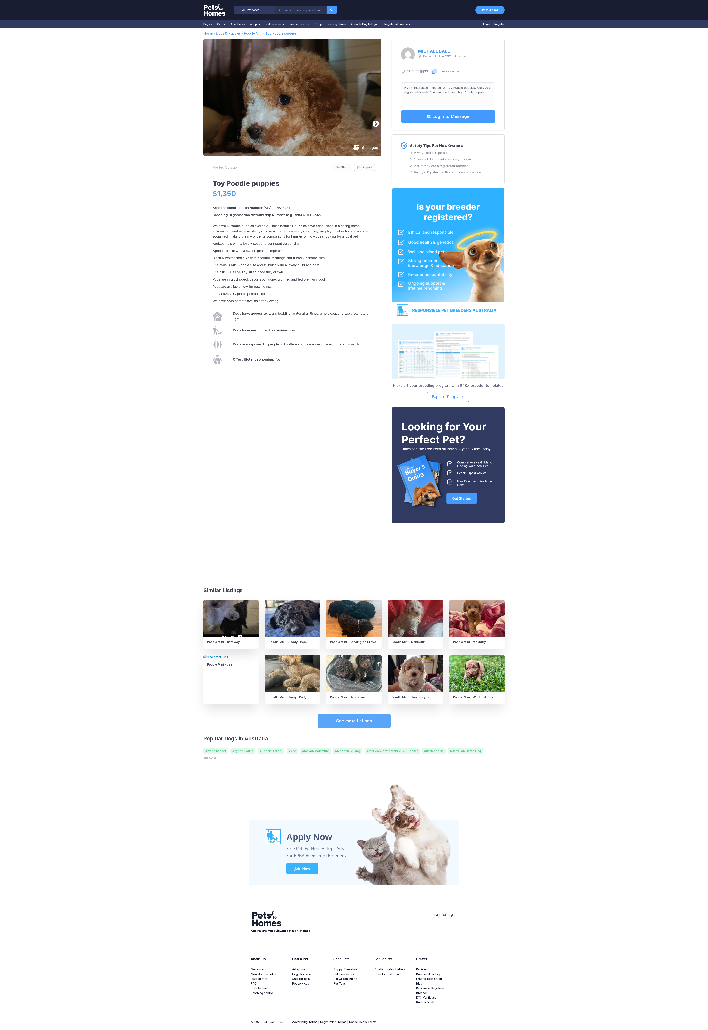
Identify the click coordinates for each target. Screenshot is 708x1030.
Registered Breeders (397, 24)
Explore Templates (448, 396)
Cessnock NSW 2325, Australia (444, 56)
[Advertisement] (448, 554)
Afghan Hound (243, 751)
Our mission (259, 969)
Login (486, 24)
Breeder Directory (300, 24)
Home (208, 33)
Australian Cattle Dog (465, 751)
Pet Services (274, 24)
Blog (419, 983)
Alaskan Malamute (315, 751)
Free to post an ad (387, 974)
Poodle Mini (253, 33)
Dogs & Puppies (228, 33)
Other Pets (237, 24)
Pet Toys (339, 983)
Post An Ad (490, 10)
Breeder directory (428, 974)
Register (499, 24)
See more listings (354, 720)
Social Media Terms (362, 1022)
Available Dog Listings (364, 24)
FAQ (254, 983)
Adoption (255, 24)
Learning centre (262, 993)
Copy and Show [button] (449, 71)
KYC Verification (427, 997)
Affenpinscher (215, 751)
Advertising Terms (304, 1022)
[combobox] (301, 10)
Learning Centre (336, 24)
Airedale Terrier (271, 751)
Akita (292, 751)
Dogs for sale (301, 974)
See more (209, 758)
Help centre (259, 979)
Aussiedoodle (434, 751)
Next (374, 122)
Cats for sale (301, 979)
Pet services (300, 983)
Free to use (259, 988)
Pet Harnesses (343, 974)
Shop (318, 24)
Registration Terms (333, 1022)
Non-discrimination (264, 974)
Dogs (207, 24)
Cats (220, 24)
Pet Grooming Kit (345, 979)
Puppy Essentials (345, 969)
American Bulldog (348, 751)
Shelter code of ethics (390, 969)
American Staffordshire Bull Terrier (392, 751)
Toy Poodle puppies (281, 33)
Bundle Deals (425, 1002)
